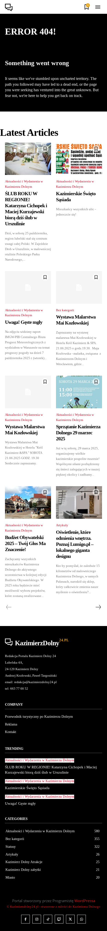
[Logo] (10, 7)
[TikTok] (48, 919)
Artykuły (62, 525)
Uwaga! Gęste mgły (23, 322)
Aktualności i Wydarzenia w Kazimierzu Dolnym (24, 183)
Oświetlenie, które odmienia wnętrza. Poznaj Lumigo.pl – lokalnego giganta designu (74, 544)
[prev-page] (9, 607)
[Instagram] (36, 919)
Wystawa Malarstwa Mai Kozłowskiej (76, 320)
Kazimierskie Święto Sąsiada (27, 788)
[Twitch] (59, 919)
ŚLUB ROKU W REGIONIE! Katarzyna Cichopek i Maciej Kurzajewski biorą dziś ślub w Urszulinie (26, 208)
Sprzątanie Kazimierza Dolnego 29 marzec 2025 (78, 432)
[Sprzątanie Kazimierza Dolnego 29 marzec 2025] (79, 392)
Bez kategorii (65, 310)
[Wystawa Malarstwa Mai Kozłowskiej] (79, 287)
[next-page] (98, 607)
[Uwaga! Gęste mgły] (28, 287)
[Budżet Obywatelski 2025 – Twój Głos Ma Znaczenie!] (28, 502)
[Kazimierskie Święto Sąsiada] (79, 159)
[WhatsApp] (81, 919)
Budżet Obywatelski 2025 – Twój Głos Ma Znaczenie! (25, 543)
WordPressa (84, 900)
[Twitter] (70, 919)
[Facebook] (25, 919)
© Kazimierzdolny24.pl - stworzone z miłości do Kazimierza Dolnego (53, 906)
